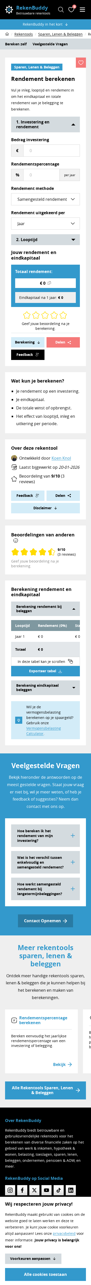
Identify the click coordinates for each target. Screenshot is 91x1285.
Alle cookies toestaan (45, 1274)
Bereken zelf (16, 44)
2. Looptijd (26, 239)
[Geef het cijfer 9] (61, 315)
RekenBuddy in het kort (42, 24)
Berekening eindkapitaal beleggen (37, 687)
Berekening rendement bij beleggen (39, 608)
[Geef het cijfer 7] (52, 315)
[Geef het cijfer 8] (56, 315)
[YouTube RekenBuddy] (46, 1190)
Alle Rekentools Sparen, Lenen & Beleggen (42, 1090)
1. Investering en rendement (33, 124)
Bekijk (59, 1064)
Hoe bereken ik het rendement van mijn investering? (35, 835)
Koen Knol (61, 458)
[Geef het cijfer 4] (38, 315)
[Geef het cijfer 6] (47, 315)
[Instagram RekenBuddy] (10, 1190)
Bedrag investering (30, 139)
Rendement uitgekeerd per (38, 212)
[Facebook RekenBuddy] (22, 1190)
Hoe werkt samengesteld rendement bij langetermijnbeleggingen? (39, 889)
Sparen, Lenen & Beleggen (36, 67)
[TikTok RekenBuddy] (59, 1190)
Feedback (24, 354)
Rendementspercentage (35, 164)
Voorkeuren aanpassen (30, 1258)
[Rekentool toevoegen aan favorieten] (81, 63)
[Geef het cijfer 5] (43, 315)
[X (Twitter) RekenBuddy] (34, 1190)
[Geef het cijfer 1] (25, 315)
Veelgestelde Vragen (50, 44)
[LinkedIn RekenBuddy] (71, 1190)
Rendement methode (32, 188)
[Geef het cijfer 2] (29, 315)
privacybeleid (64, 1233)
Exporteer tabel (42, 670)
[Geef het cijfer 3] (34, 315)
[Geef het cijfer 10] (65, 315)
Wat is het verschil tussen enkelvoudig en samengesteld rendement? (40, 862)
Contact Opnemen (42, 921)
